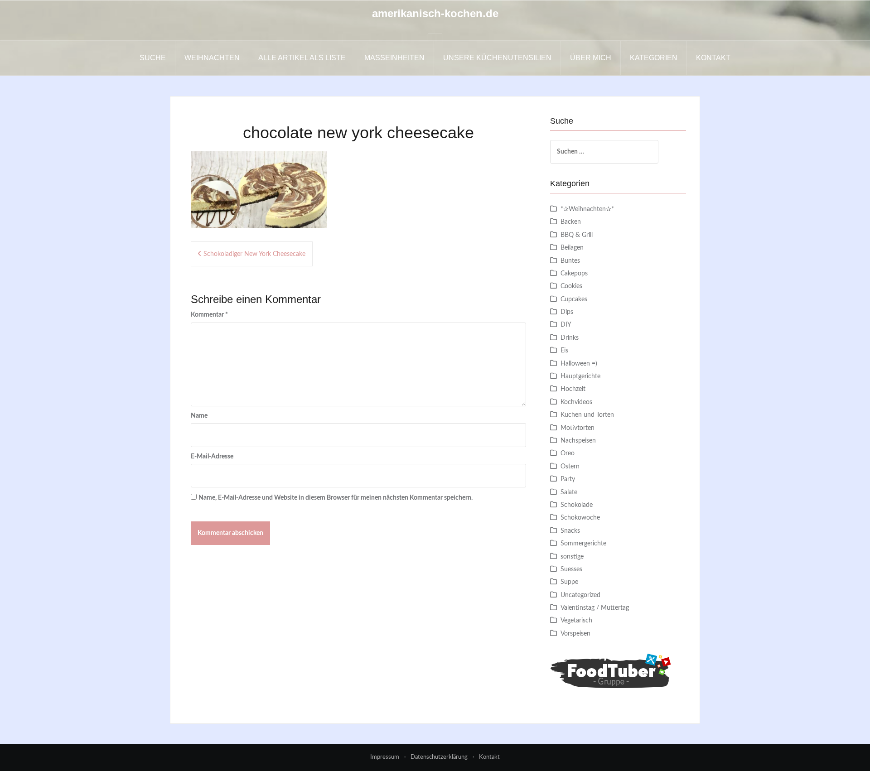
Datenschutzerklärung (439, 757)
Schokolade (577, 505)
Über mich (590, 58)
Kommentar (209, 315)
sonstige (572, 557)
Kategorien (653, 58)
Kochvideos (576, 402)
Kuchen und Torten (587, 415)
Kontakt (713, 58)
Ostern (570, 466)
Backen (571, 222)
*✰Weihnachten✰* (587, 209)
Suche (153, 58)
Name (199, 416)
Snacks (570, 531)
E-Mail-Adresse (212, 456)
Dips (567, 312)
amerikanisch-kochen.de (435, 13)
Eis (564, 350)
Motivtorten (577, 428)
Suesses (571, 569)
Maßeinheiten (394, 58)
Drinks (570, 338)
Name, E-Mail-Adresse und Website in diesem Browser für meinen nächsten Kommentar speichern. (335, 498)
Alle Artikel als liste (302, 58)
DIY (566, 325)
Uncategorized (580, 595)
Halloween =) (579, 364)
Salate (569, 492)
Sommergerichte (583, 543)
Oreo (568, 453)
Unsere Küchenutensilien (497, 58)
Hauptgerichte (580, 376)
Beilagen (572, 248)
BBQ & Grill (577, 235)
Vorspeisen (575, 634)
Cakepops (574, 273)
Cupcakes (574, 299)
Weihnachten (212, 58)
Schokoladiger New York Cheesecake (254, 254)
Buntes (570, 261)
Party (568, 479)
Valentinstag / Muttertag (595, 608)
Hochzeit (573, 389)
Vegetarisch (576, 620)
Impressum (384, 757)
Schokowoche (580, 518)
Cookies (571, 286)
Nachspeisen (578, 441)
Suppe (569, 582)
